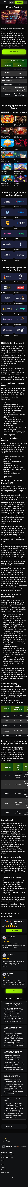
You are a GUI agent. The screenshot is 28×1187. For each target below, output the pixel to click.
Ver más (14, 990)
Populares (4, 112)
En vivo (11, 112)
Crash (16, 112)
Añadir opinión (14, 930)
